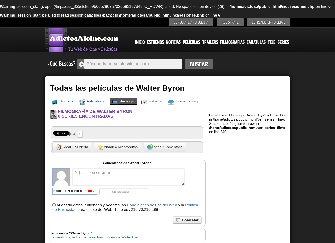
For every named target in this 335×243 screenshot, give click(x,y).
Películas (191, 42)
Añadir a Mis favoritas (120, 147)
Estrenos (155, 42)
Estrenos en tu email (268, 22)
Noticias (173, 42)
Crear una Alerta (75, 147)
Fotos (155, 101)
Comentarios (187, 101)
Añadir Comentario (168, 147)
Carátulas (256, 42)
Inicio (140, 42)
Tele (271, 42)
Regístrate (230, 22)
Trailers (210, 42)
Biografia (65, 101)
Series (283, 42)
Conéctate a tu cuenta (191, 22)
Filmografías (232, 42)
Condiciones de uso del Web (152, 205)
